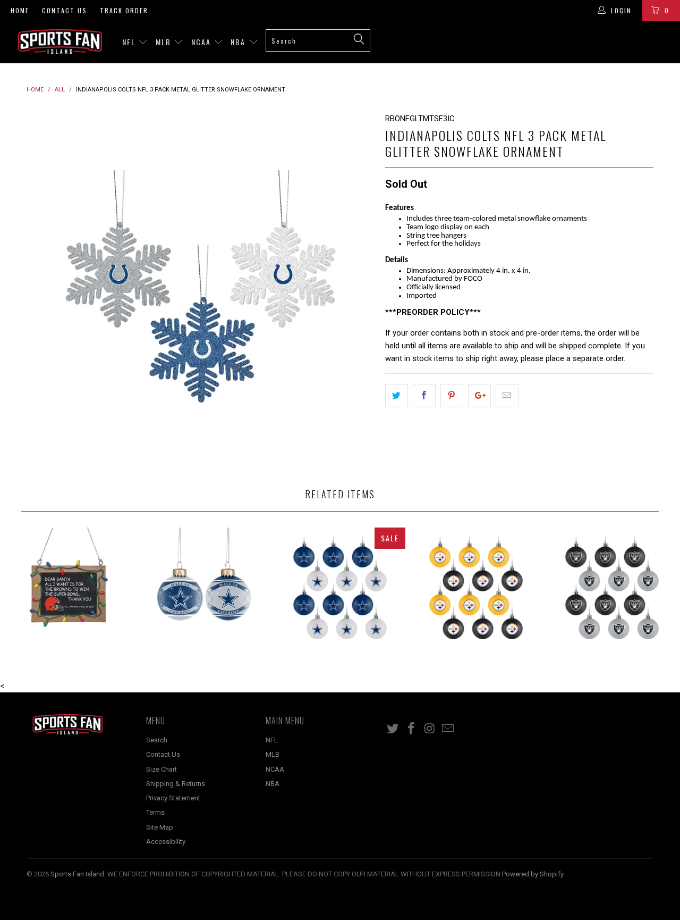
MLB (165, 41)
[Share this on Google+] (479, 395)
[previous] (45, 286)
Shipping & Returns (175, 784)
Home (20, 10)
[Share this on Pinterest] (451, 395)
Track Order (124, 10)
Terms (155, 812)
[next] (356, 286)
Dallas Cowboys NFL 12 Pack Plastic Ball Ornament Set (340, 593)
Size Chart (161, 769)
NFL (130, 41)
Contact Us (64, 10)
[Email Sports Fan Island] (448, 729)
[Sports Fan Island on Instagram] (430, 729)
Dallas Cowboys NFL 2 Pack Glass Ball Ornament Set (204, 593)
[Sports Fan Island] (60, 41)
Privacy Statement (173, 798)
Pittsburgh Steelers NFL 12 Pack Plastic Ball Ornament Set (476, 593)
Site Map (159, 827)
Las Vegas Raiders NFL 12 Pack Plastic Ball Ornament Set (612, 593)
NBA (239, 41)
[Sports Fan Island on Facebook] (412, 729)
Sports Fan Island (77, 874)
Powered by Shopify (533, 874)
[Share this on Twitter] (396, 395)
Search (156, 740)
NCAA (202, 41)
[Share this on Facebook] (424, 395)
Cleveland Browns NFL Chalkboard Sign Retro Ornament (68, 593)
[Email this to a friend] (507, 395)
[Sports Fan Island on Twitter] (393, 729)
